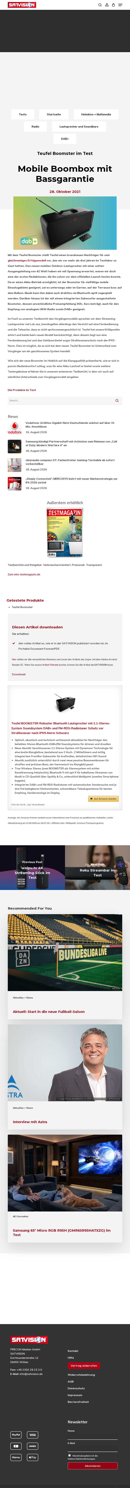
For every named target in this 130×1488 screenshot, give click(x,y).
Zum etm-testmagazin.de (24, 574)
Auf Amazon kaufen (105, 798)
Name (71, 1430)
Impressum (75, 1395)
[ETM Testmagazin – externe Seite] (65, 559)
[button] (120, 5)
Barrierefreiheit (78, 1402)
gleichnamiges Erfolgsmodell (27, 260)
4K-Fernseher (20, 1216)
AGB (71, 1381)
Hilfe (71, 1357)
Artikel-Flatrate (50, 664)
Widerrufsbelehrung (81, 1374)
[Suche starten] (117, 400)
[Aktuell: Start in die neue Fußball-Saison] (65, 966)
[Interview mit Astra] (65, 1077)
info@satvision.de (31, 1374)
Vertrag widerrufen (84, 1365)
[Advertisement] (65, 83)
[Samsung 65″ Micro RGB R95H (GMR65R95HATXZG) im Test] (65, 1188)
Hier (14, 659)
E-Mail (71, 1443)
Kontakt (73, 1351)
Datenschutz (76, 1388)
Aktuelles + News (23, 997)
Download (18, 674)
